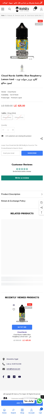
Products (9, 15)
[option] (22, 41)
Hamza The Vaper (20, 394)
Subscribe (32, 153)
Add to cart (22, 403)
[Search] (9, 9)
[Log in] (41, 9)
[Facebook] (3, 376)
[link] (22, 280)
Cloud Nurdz (12, 92)
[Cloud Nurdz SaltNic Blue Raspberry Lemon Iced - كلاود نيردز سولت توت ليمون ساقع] (22, 313)
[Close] (42, 397)
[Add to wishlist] (14, 309)
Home (3, 15)
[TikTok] (14, 376)
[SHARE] (41, 139)
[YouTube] (19, 376)
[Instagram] (8, 376)
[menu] (2, 9)
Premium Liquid (19, 15)
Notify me (22, 327)
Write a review (22, 178)
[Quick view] (14, 305)
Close (41, 2)
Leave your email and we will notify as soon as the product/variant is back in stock (19, 146)
